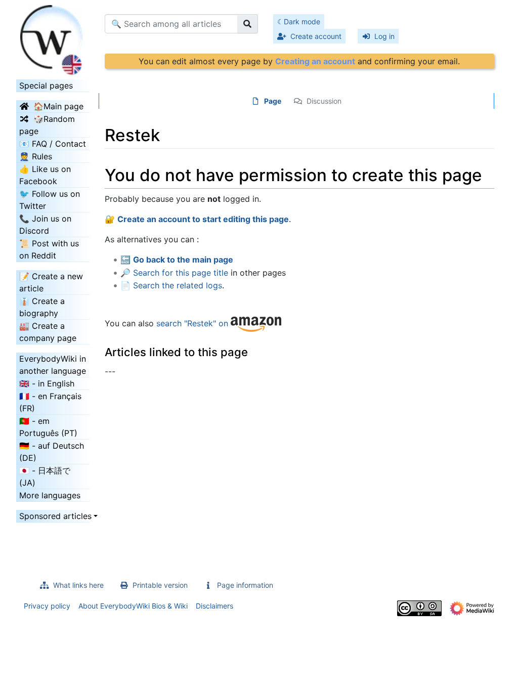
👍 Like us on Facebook (45, 175)
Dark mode (302, 21)
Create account (315, 36)
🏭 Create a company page (47, 332)
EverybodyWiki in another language (52, 365)
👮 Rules (35, 156)
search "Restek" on (193, 324)
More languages (49, 495)
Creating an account (315, 61)
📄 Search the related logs (171, 285)
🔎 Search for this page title (174, 273)
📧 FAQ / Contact (52, 144)
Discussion (324, 101)
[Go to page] (247, 23)
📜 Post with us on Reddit (49, 249)
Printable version (160, 585)
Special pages (46, 85)
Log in (384, 36)
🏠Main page (58, 106)
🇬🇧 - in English (46, 383)
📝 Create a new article (51, 282)
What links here (78, 585)
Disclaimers (214, 605)
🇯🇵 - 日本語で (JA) (44, 476)
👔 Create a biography (42, 307)
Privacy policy (47, 605)
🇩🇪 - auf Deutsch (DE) (51, 452)
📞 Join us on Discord (45, 224)
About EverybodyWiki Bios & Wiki (133, 605)
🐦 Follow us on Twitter (49, 200)
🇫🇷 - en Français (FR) (50, 402)
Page (272, 101)
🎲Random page (47, 125)
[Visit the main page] (52, 37)
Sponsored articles (53, 516)
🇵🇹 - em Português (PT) (48, 427)
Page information (245, 585)
